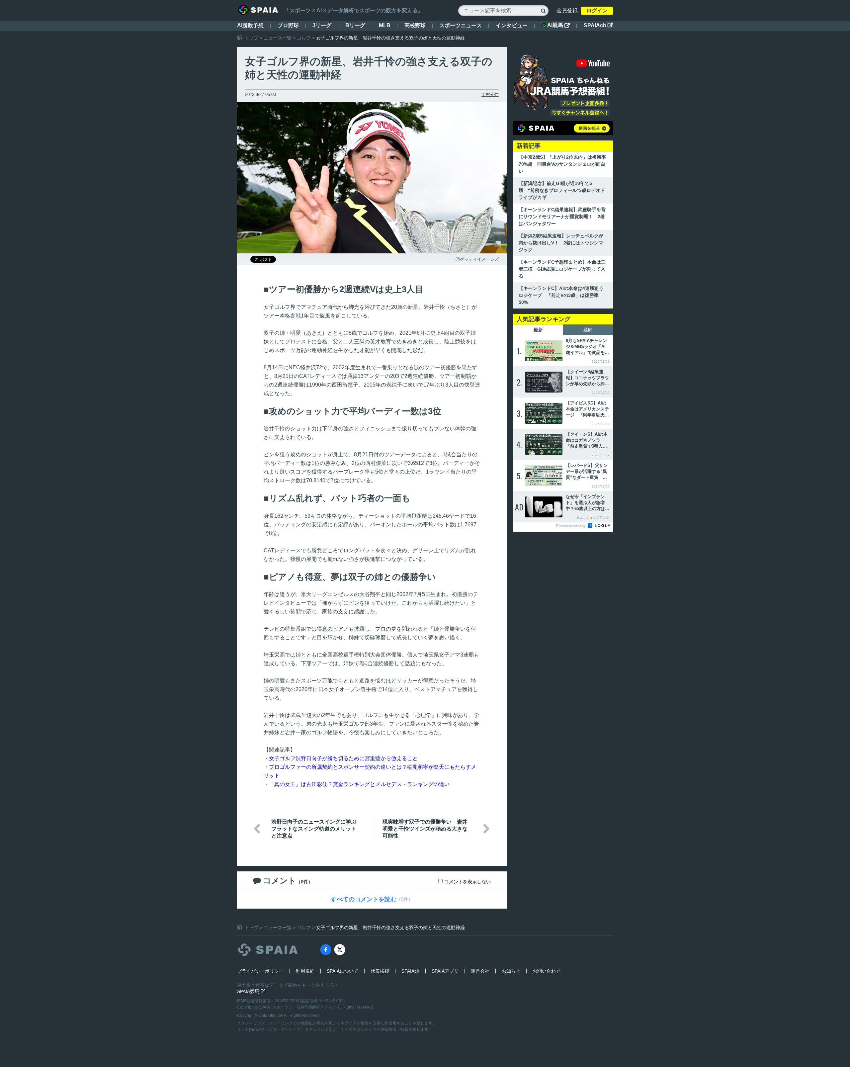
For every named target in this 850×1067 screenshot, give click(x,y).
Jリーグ (321, 25)
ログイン (597, 10)
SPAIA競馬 (251, 991)
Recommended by (571, 526)
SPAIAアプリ (445, 971)
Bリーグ (355, 25)
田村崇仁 (490, 94)
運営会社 (480, 971)
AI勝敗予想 (250, 25)
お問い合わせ (546, 971)
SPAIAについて (342, 971)
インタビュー (512, 25)
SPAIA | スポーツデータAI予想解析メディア (298, 1007)
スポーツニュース (460, 25)
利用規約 (305, 971)
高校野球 (415, 25)
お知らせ (511, 971)
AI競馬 (558, 25)
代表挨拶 (380, 971)
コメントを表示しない (467, 881)
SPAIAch (598, 25)
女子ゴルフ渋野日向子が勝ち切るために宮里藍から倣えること (343, 758)
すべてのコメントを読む (363, 899)
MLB (384, 25)
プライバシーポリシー (260, 971)
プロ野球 (288, 25)
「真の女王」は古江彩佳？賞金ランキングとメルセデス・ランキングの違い (359, 784)
